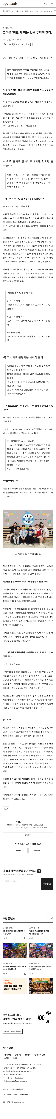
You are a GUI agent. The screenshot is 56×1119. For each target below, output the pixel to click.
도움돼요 (19, 850)
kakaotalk (24, 1094)
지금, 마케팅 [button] (16, 11)
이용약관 (6, 1089)
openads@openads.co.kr (17, 1081)
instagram (7, 1094)
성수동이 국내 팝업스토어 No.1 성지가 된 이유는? (14, 967)
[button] (49, 917)
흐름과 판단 (29, 11)
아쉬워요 (37, 850)
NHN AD (8, 1047)
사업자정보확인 (30, 1068)
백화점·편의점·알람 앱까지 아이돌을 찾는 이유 (39, 932)
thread (15, 1094)
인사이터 (38, 11)
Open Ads (10, 3)
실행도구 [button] (47, 11)
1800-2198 (19, 1078)
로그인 (51, 4)
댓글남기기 (47, 884)
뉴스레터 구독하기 (10, 1031)
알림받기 (28, 835)
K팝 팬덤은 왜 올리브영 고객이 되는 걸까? (14, 932)
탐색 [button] (8, 11)
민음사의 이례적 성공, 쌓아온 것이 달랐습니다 (40, 967)
